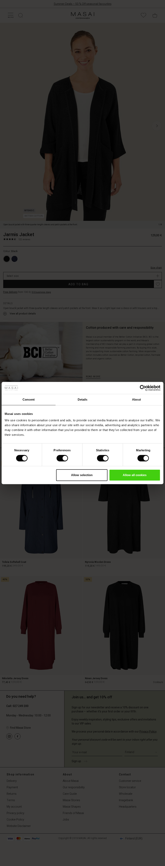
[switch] (62, 458)
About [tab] (136, 399)
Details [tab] (83, 399)
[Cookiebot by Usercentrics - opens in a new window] (142, 388)
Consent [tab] (29, 399)
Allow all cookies (134, 475)
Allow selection (82, 475)
